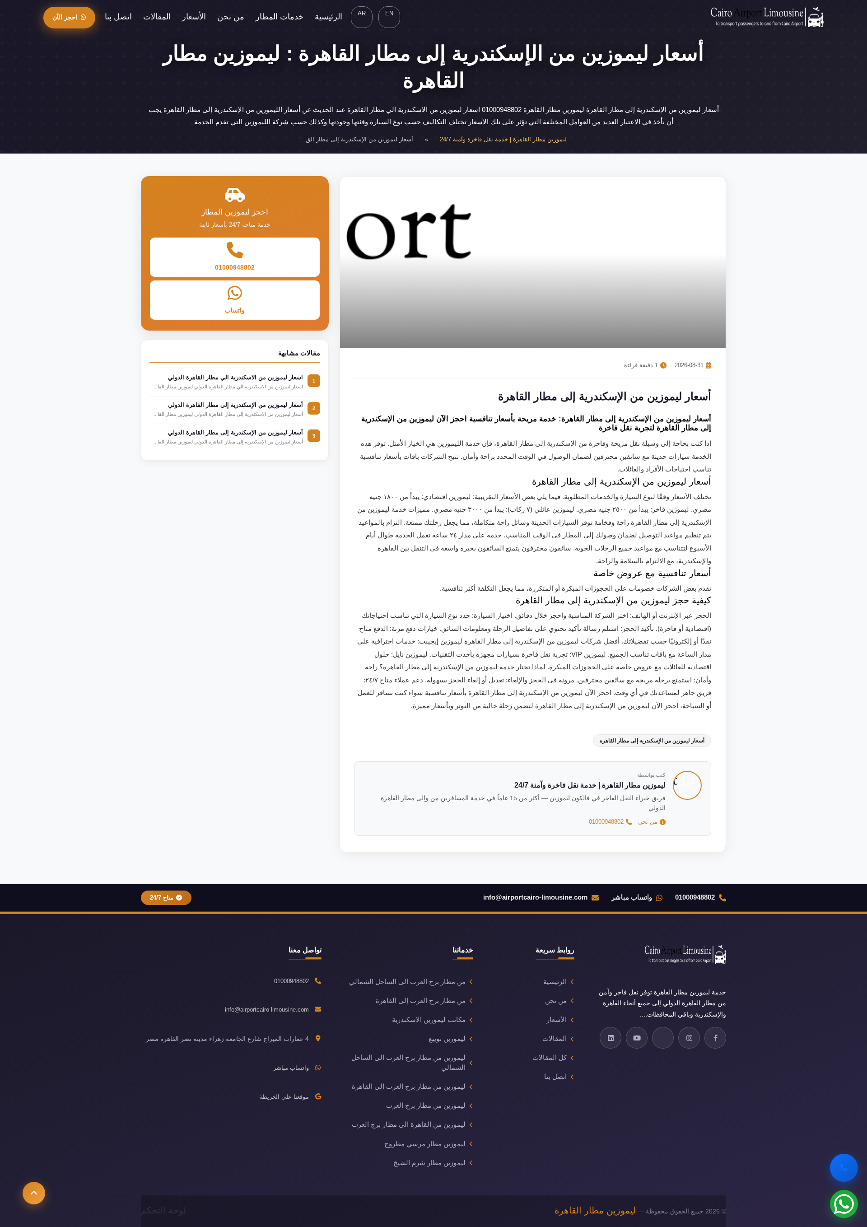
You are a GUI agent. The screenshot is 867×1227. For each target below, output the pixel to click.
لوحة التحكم (163, 1210)
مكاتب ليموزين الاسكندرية (429, 1019)
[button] (34, 1193)
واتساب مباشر (631, 897)
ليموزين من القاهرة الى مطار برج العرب (409, 1124)
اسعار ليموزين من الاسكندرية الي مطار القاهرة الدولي (235, 377)
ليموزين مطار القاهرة (595, 1210)
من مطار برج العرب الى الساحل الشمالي (407, 981)
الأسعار (194, 16)
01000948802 (606, 821)
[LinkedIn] (610, 1038)
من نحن (230, 16)
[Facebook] (715, 1038)
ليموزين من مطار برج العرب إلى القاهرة (409, 1086)
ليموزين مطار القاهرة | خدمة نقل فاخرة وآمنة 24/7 (503, 139)
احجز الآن (65, 17)
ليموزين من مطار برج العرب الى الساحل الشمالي (408, 1062)
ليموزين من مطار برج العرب (426, 1105)
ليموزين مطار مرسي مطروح (425, 1144)
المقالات (157, 16)
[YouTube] (637, 1038)
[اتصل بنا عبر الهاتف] (844, 1167)
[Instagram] (689, 1038)
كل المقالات (549, 1057)
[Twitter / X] (663, 1038)
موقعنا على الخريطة (284, 1096)
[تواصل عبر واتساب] (844, 1204)
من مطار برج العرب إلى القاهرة (421, 1000)
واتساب (235, 310)
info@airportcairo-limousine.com (535, 897)
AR (362, 13)
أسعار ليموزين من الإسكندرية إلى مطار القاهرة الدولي (235, 404)
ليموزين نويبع (447, 1038)
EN (389, 13)
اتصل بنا (118, 16)
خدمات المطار (279, 16)
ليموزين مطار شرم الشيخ (429, 1162)
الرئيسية (328, 16)
